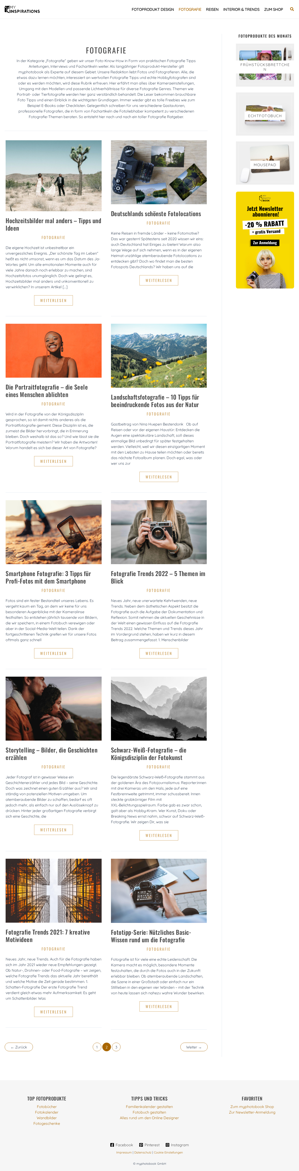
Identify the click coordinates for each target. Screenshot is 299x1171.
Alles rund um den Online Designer (149, 1117)
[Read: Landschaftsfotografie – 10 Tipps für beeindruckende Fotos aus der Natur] (159, 355)
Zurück (19, 1047)
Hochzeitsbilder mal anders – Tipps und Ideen (53, 224)
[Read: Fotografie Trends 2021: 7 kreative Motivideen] (54, 890)
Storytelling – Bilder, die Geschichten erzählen (51, 753)
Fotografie (190, 9)
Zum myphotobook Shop (252, 1106)
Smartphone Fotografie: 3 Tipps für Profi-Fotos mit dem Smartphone (48, 577)
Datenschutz (142, 1152)
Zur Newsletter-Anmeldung (252, 1112)
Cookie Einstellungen (168, 1152)
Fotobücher (47, 1106)
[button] (292, 9)
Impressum (124, 1152)
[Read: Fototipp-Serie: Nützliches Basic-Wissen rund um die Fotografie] (159, 890)
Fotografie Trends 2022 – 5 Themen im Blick (158, 577)
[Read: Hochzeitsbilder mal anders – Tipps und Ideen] (54, 175)
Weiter (194, 1047)
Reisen (212, 9)
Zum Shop (273, 9)
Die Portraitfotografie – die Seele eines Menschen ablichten (47, 390)
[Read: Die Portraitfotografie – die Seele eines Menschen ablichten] (54, 350)
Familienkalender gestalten (149, 1106)
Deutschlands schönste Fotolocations (156, 213)
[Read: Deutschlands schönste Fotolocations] (159, 171)
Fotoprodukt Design (153, 9)
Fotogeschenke (46, 1123)
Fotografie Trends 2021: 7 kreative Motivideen (48, 935)
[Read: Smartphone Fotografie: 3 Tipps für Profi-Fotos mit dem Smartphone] (54, 531)
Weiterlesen (56, 301)
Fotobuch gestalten (149, 1112)
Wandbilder (47, 1117)
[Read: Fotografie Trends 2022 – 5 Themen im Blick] (159, 531)
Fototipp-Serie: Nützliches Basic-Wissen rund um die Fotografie (151, 936)
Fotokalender (46, 1112)
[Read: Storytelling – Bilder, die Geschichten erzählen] (54, 708)
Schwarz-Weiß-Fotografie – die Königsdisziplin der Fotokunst (149, 753)
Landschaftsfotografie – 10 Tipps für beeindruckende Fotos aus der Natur (155, 400)
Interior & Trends (241, 9)
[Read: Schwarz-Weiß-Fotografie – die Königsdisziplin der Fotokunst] (159, 708)
